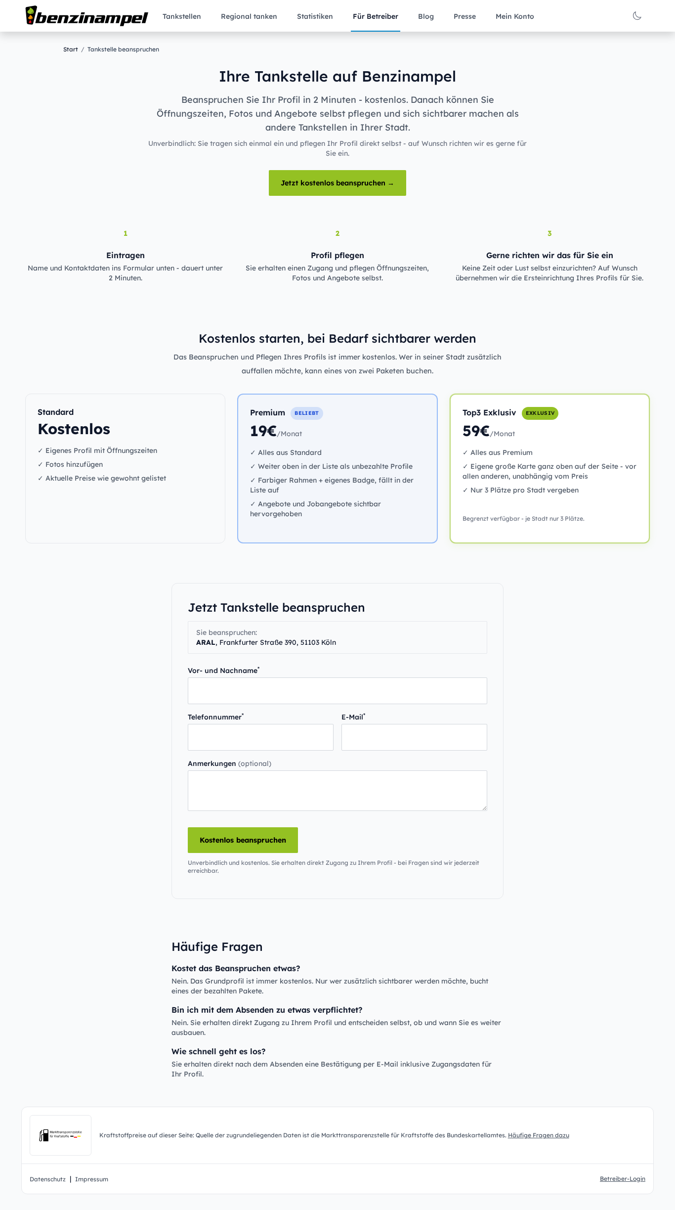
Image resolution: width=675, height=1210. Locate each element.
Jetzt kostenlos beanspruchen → (337, 183)
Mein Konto (515, 16)
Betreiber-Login (622, 1178)
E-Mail (353, 716)
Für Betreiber (375, 16)
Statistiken (315, 16)
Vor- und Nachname (223, 670)
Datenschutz (48, 1179)
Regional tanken (249, 16)
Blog (426, 16)
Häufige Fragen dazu (538, 1135)
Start (70, 49)
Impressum (91, 1179)
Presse (465, 16)
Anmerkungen (229, 763)
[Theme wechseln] (637, 16)
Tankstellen (182, 16)
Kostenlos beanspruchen (243, 840)
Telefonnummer (216, 716)
